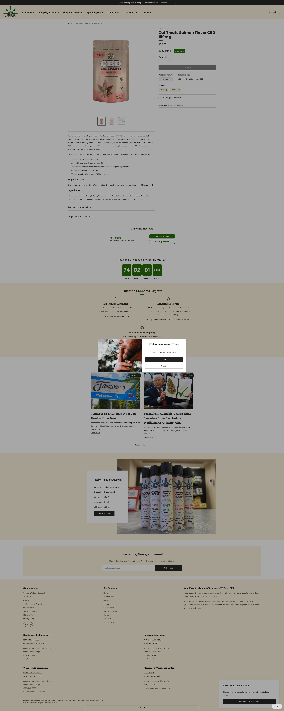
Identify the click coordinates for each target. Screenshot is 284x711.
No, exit (164, 366)
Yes (164, 359)
